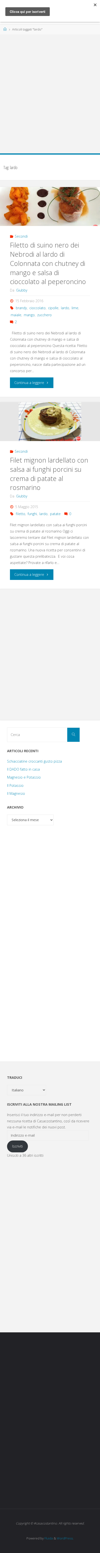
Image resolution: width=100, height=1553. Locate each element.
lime (75, 308)
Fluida (48, 1538)
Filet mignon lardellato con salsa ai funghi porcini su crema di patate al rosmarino (49, 474)
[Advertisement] (50, 91)
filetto (20, 513)
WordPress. (65, 1538)
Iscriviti (17, 1146)
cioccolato (37, 308)
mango (29, 315)
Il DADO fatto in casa (23, 769)
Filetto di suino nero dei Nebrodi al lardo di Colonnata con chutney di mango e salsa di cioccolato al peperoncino (48, 263)
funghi (32, 513)
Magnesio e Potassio (24, 777)
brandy (21, 308)
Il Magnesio (16, 793)
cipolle (53, 308)
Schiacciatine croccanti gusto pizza (34, 761)
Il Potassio (15, 785)
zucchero (44, 315)
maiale (16, 315)
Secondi (21, 236)
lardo (65, 308)
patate (55, 513)
